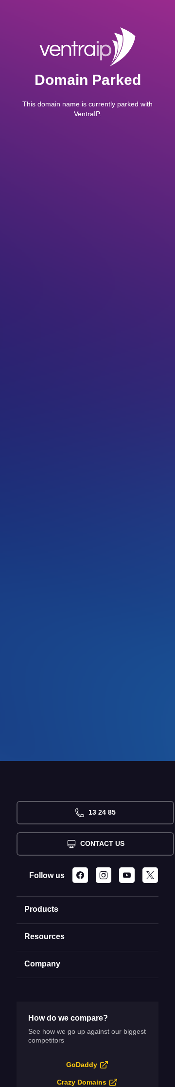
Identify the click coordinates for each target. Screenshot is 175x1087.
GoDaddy (81, 1064)
